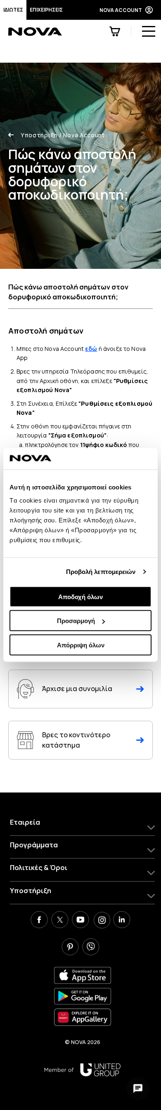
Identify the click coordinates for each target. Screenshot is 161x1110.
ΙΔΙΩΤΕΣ (13, 9)
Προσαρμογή (76, 620)
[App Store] (82, 975)
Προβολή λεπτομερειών (101, 571)
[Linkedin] (122, 920)
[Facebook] (39, 920)
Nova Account (82, 135)
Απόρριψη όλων (80, 644)
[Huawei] (82, 1017)
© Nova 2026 (82, 1042)
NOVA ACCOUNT (120, 10)
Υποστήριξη (39, 135)
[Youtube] (80, 920)
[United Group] (82, 1070)
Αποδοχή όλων (80, 596)
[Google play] (82, 996)
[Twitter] (60, 920)
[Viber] (91, 948)
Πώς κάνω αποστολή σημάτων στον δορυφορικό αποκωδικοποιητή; (68, 291)
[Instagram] (101, 920)
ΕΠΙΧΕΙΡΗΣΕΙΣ (46, 9)
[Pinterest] (70, 948)
